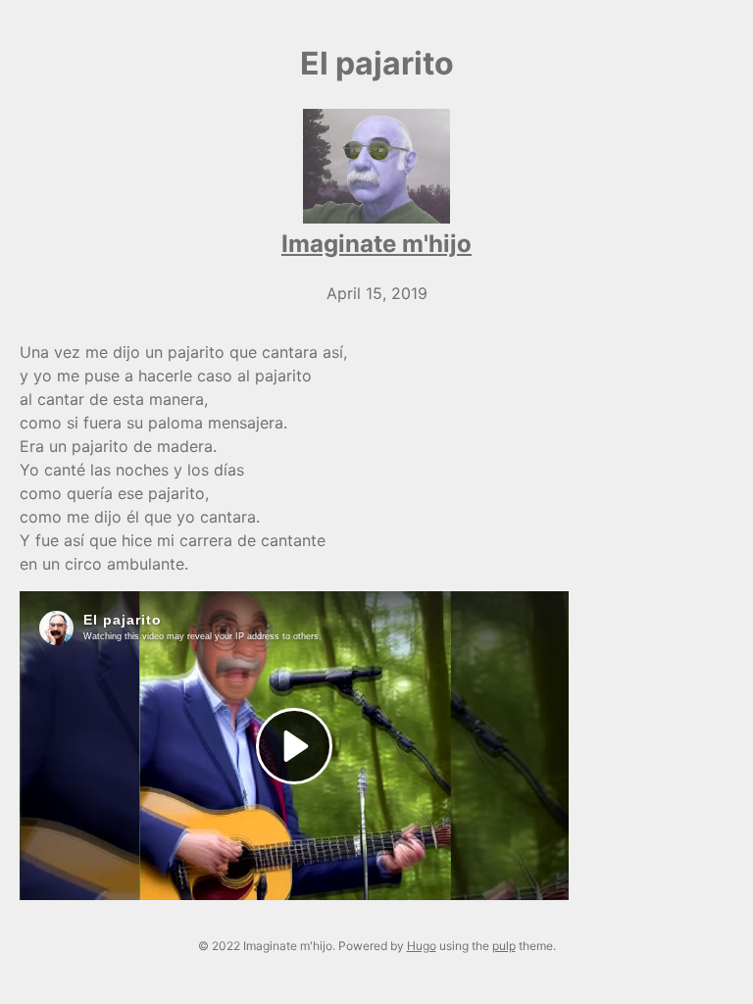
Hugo (421, 945)
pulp (504, 945)
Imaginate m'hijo (376, 243)
